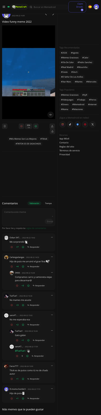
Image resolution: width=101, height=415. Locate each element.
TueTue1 (13, 295)
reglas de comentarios (36, 228)
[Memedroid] (8, 6)
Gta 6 (75, 72)
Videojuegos (67, 99)
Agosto (75, 52)
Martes (79, 81)
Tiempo (48, 203)
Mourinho (82, 67)
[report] (52, 126)
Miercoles (92, 81)
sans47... (13, 315)
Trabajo (82, 99)
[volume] (50, 115)
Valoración (34, 203)
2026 (64, 52)
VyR (85, 95)
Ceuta (64, 72)
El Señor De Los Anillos (72, 76)
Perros (93, 99)
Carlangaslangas (17, 257)
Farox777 (14, 366)
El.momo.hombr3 (17, 389)
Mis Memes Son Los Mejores (24, 138)
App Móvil (64, 138)
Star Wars (66, 81)
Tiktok (44, 138)
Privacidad (64, 154)
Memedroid (79, 104)
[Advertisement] (79, 26)
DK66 (17, 272)
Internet (93, 104)
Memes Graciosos (70, 57)
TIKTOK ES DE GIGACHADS (29, 143)
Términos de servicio (69, 150)
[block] (52, 131)
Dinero (65, 104)
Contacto (64, 142)
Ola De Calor (68, 62)
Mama (65, 109)
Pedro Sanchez (85, 62)
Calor (86, 57)
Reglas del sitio (66, 146)
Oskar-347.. (15, 237)
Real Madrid (67, 67)
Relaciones (78, 109)
